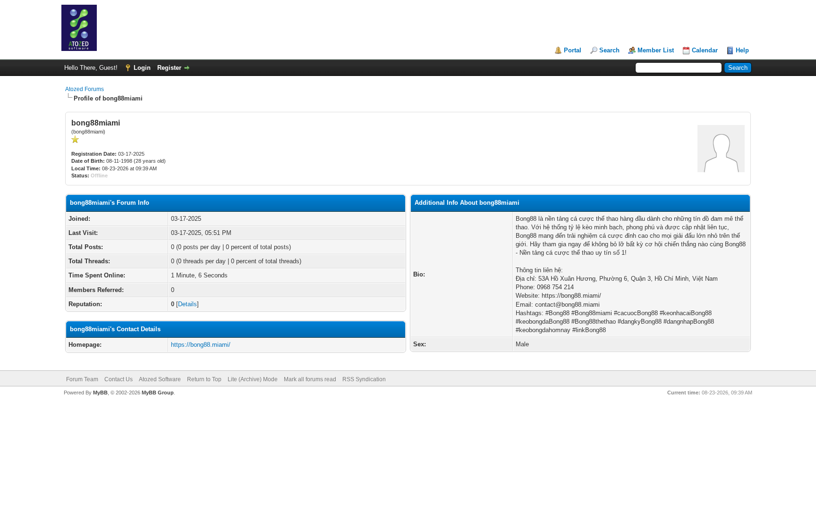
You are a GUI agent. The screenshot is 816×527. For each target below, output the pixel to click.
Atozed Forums (84, 89)
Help (742, 50)
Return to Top (204, 379)
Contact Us (118, 379)
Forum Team (82, 379)
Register (169, 67)
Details (187, 304)
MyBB (100, 392)
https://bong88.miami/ (200, 344)
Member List (656, 50)
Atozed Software (160, 379)
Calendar (705, 50)
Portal (572, 50)
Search (609, 50)
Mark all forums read (310, 379)
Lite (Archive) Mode (253, 379)
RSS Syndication (364, 379)
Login (142, 67)
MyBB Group (158, 392)
